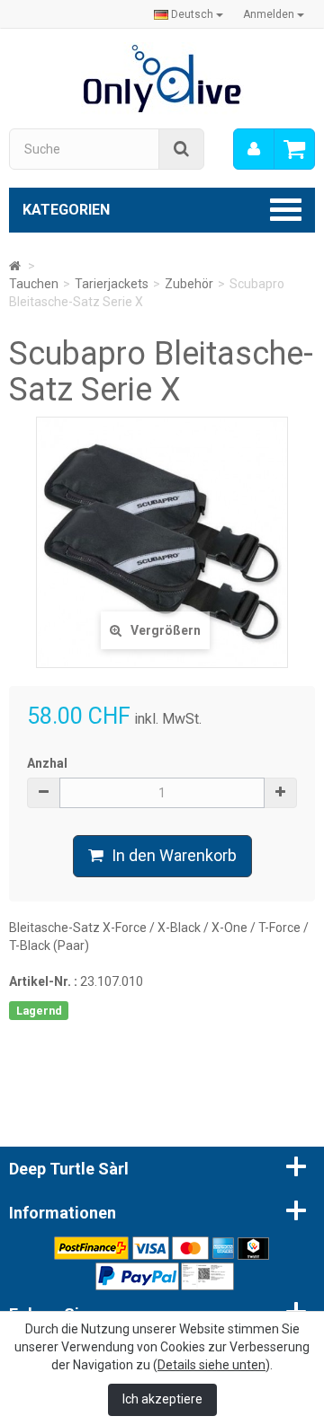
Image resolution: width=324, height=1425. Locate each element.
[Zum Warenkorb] (294, 149)
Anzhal (47, 763)
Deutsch (192, 14)
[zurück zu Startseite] (15, 266)
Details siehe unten (212, 1365)
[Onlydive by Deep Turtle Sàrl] (162, 77)
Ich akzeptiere (162, 1399)
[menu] (253, 149)
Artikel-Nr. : (43, 981)
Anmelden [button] (270, 14)
